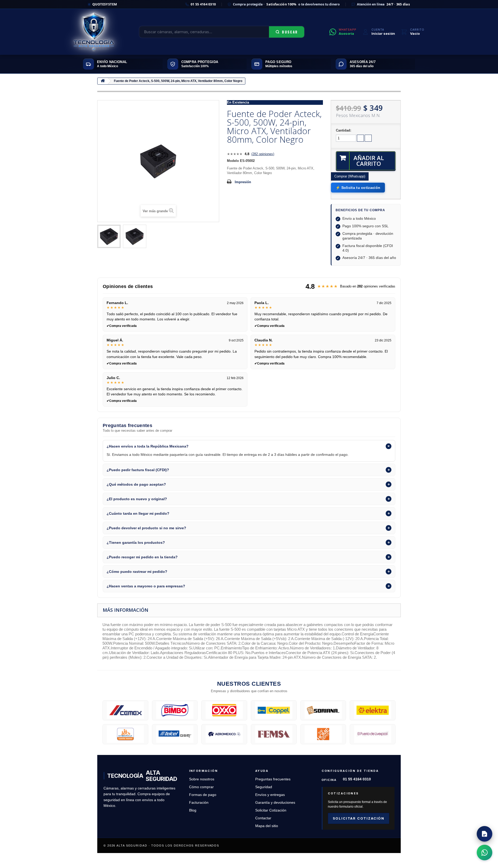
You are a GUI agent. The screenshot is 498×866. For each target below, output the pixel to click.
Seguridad (263, 787)
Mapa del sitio (266, 826)
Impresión (243, 182)
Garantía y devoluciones (275, 803)
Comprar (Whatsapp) (349, 176)
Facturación (199, 803)
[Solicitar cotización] (484, 834)
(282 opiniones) (262, 154)
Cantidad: (343, 130)
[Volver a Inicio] (103, 81)
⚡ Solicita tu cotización (358, 187)
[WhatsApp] (484, 852)
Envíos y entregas (270, 795)
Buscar (290, 32)
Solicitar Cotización (270, 810)
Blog (192, 810)
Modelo (233, 161)
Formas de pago (202, 795)
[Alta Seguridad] (94, 32)
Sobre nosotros (201, 779)
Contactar (263, 818)
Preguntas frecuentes (272, 779)
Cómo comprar (201, 787)
